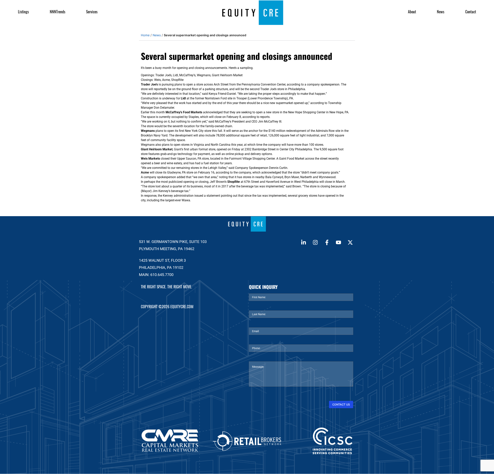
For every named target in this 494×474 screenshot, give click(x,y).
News (440, 11)
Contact (470, 11)
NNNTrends (57, 11)
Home (145, 35)
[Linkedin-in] (303, 242)
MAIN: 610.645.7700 (156, 274)
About (412, 11)
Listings (23, 11)
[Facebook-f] (327, 242)
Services (91, 11)
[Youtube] (338, 242)
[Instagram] (315, 242)
